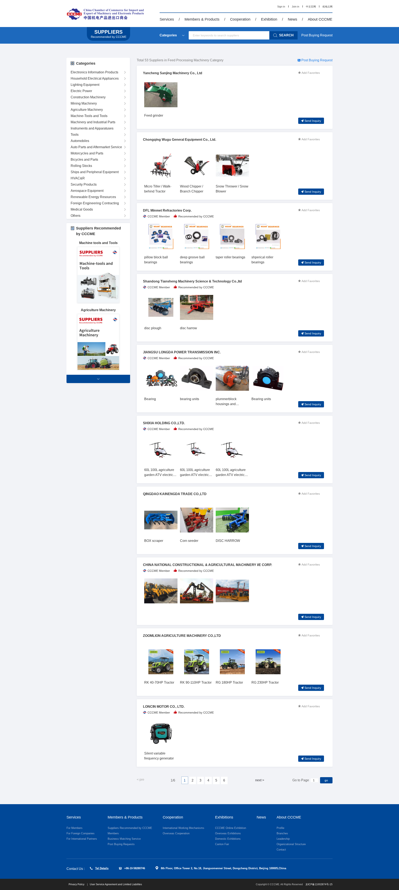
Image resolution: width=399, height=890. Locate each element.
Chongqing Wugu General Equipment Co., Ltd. (179, 139)
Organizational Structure (291, 844)
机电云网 (327, 6)
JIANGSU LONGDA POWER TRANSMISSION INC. (182, 352)
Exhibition (269, 19)
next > (259, 780)
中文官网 (311, 6)
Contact (281, 849)
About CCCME (320, 19)
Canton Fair (222, 844)
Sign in (281, 6)
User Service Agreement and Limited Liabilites (116, 884)
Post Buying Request (316, 35)
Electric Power (81, 91)
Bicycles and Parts (84, 159)
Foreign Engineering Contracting (95, 203)
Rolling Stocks (81, 166)
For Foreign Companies (80, 833)
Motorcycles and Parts (87, 153)
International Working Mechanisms (183, 828)
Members (113, 833)
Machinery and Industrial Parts (93, 122)
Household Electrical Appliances (95, 78)
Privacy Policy (77, 884)
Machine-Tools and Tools (89, 116)
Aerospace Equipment (87, 190)
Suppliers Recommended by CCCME (130, 828)
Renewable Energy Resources (93, 197)
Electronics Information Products (94, 72)
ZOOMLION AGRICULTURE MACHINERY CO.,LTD (182, 635)
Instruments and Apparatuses (92, 128)
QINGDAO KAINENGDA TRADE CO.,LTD (175, 494)
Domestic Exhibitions (228, 838)
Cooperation (240, 19)
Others (75, 215)
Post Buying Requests (121, 844)
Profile (280, 828)
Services (167, 19)
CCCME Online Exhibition (230, 828)
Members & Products (202, 19)
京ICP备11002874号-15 (318, 884)
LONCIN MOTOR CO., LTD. (164, 706)
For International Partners (81, 838)
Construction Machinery (88, 97)
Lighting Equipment (85, 84)
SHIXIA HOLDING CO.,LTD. (164, 423)
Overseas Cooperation (176, 833)
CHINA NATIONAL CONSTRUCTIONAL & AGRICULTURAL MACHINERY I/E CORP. (207, 565)
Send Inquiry (312, 120)
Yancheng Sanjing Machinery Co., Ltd (172, 73)
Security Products (84, 184)
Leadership (283, 838)
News (292, 19)
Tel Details (101, 868)
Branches (282, 833)
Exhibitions (224, 817)
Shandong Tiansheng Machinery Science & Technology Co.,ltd (192, 281)
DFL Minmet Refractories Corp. (167, 210)
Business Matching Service (124, 838)
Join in (295, 6)
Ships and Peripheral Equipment (95, 172)
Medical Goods (82, 209)
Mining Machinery (84, 103)
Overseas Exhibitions (228, 833)
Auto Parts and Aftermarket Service (96, 147)
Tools (75, 134)
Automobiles (80, 141)
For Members (74, 828)
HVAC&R (78, 178)
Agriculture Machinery (87, 109)
